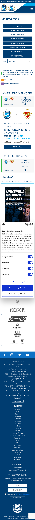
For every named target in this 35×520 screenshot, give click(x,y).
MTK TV (17, 443)
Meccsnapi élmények (17, 433)
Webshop (17, 452)
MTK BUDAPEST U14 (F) (17, 47)
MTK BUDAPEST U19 (17, 30)
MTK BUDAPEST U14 (17, 43)
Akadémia (17, 447)
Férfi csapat (18, 445)
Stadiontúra (17, 438)
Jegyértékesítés (17, 450)
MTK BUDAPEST (17, 26)
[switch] (30, 262)
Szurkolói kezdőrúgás (17, 435)
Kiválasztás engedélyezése (17, 294)
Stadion (17, 455)
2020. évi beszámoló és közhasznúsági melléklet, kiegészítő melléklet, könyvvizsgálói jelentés (17, 376)
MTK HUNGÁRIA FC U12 (17, 52)
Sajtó (17, 440)
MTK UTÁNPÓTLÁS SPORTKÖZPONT (17, 137)
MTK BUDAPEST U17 (17, 34)
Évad (4, 61)
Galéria (17, 431)
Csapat (17, 414)
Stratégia (18, 426)
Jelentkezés (17, 419)
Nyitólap (17, 409)
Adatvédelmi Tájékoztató (17, 470)
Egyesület (17, 457)
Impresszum (17, 468)
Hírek (17, 411)
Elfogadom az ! (18, 494)
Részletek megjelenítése (21, 282)
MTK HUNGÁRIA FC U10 (17, 56)
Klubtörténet (18, 428)
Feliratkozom (17, 498)
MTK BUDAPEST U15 (17, 39)
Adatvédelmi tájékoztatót (22, 494)
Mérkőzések (18, 416)
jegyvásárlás (17, 147)
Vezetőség (17, 423)
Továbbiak (17, 401)
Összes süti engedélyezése (17, 288)
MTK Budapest (17, 421)
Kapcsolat (17, 459)
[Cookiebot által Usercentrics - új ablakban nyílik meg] (25, 224)
